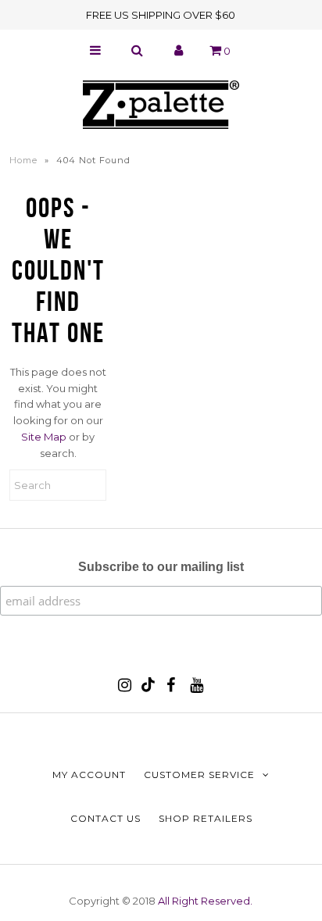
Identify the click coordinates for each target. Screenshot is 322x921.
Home (23, 160)
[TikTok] (148, 688)
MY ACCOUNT (89, 774)
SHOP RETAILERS (205, 818)
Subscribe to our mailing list (161, 566)
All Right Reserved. (205, 900)
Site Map (43, 436)
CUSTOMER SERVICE (199, 774)
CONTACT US (105, 818)
